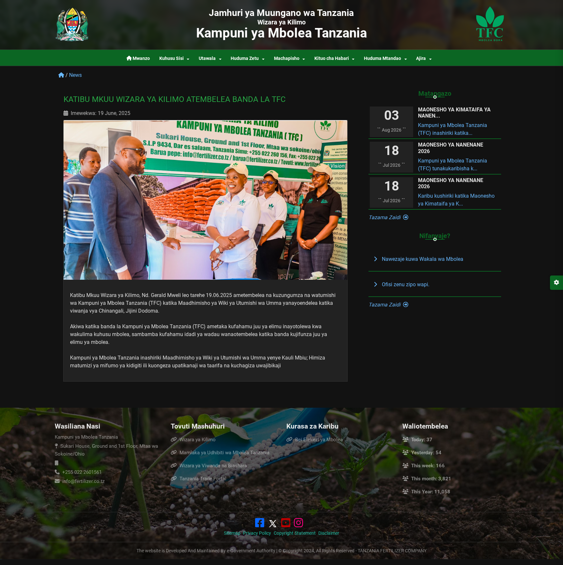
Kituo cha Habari (331, 58)
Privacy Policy (257, 533)
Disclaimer (328, 533)
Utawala (207, 58)
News (75, 75)
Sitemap (232, 533)
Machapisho (286, 58)
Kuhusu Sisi (171, 58)
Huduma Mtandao (382, 58)
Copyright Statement (295, 533)
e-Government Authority (251, 550)
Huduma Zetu (245, 58)
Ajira (421, 58)
